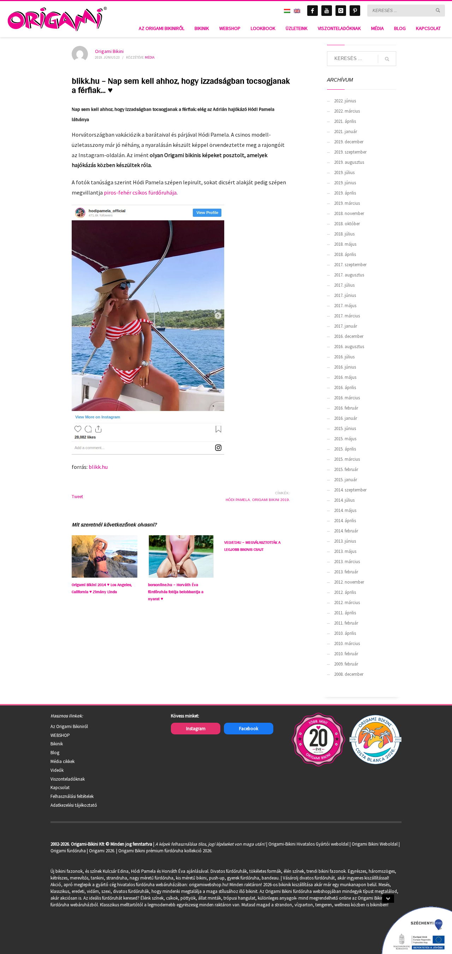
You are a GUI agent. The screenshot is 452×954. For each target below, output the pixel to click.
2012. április (345, 592)
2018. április (345, 254)
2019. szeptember (350, 152)
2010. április (345, 633)
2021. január (345, 132)
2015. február (346, 469)
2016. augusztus (349, 347)
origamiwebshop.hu (208, 885)
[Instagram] (340, 10)
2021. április (345, 121)
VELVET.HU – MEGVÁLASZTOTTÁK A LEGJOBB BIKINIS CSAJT (252, 545)
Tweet (77, 497)
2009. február (346, 664)
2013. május (345, 551)
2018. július (344, 234)
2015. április (345, 449)
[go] (437, 10)
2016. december (348, 336)
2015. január (345, 480)
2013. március (347, 562)
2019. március (347, 203)
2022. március (347, 111)
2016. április (345, 387)
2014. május (345, 510)
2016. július (344, 357)
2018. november (349, 213)
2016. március (347, 398)
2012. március (347, 603)
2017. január (345, 326)
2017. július (344, 285)
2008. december (348, 674)
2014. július (344, 500)
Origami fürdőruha (68, 851)
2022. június (345, 101)
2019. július (344, 172)
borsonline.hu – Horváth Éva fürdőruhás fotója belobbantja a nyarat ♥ (175, 592)
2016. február (346, 408)
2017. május (345, 306)
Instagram (196, 729)
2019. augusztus (349, 162)
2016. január (345, 418)
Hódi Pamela (238, 500)
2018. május (345, 244)
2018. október (347, 224)
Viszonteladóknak (67, 779)
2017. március (347, 316)
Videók (57, 770)
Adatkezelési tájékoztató (73, 805)
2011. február (346, 623)
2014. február (346, 531)
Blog (54, 753)
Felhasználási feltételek (72, 796)
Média (149, 57)
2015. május (345, 439)
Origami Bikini (109, 51)
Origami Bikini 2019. (271, 500)
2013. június (345, 541)
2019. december (348, 142)
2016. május (345, 377)
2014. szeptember (350, 490)
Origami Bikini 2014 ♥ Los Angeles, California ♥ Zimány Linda (102, 588)
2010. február (346, 654)
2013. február (346, 572)
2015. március (347, 459)
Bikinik (56, 744)
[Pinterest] (355, 10)
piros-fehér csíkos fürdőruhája (140, 192)
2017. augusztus (349, 275)
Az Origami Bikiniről (69, 726)
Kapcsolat (60, 788)
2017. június (345, 295)
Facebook (248, 729)
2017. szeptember (350, 265)
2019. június (345, 183)
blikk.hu (98, 466)
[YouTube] (326, 10)
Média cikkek (62, 761)
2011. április (345, 613)
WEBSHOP (60, 735)
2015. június (345, 428)
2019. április (345, 193)
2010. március (347, 643)
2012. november (349, 582)
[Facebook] (312, 10)
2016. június (345, 367)
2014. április (345, 521)
